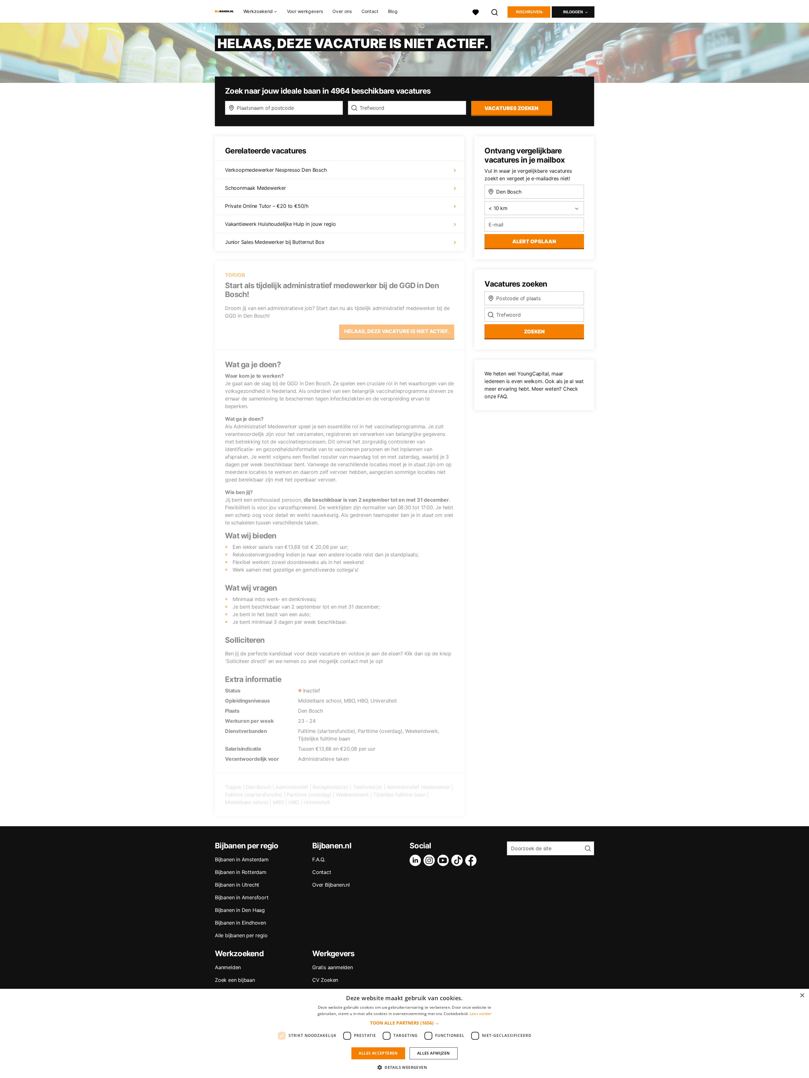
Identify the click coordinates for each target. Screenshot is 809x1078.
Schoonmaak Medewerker (255, 188)
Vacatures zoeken (511, 108)
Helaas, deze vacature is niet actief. (396, 331)
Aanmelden (228, 967)
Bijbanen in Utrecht (237, 885)
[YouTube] (444, 860)
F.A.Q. (318, 859)
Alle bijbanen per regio (241, 935)
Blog (393, 11)
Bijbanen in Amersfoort (242, 897)
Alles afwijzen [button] (433, 1053)
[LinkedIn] (416, 860)
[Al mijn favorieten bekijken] (475, 12)
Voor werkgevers (305, 11)
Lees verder (480, 1013)
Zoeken (534, 331)
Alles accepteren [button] (378, 1053)
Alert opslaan (534, 241)
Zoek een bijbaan (235, 980)
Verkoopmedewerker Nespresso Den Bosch (276, 170)
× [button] (802, 995)
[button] (404, 1022)
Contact (370, 11)
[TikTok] (458, 860)
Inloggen (573, 12)
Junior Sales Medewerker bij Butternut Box (275, 242)
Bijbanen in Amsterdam (242, 859)
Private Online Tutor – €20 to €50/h (266, 206)
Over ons (342, 11)
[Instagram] (430, 860)
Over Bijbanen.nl (331, 885)
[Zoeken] (494, 12)
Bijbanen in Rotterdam (240, 872)
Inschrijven (529, 12)
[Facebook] (472, 860)
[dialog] (404, 1033)
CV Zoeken (325, 980)
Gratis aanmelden (332, 967)
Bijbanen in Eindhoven (240, 923)
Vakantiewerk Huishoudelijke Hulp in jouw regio (280, 224)
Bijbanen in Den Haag (240, 910)
